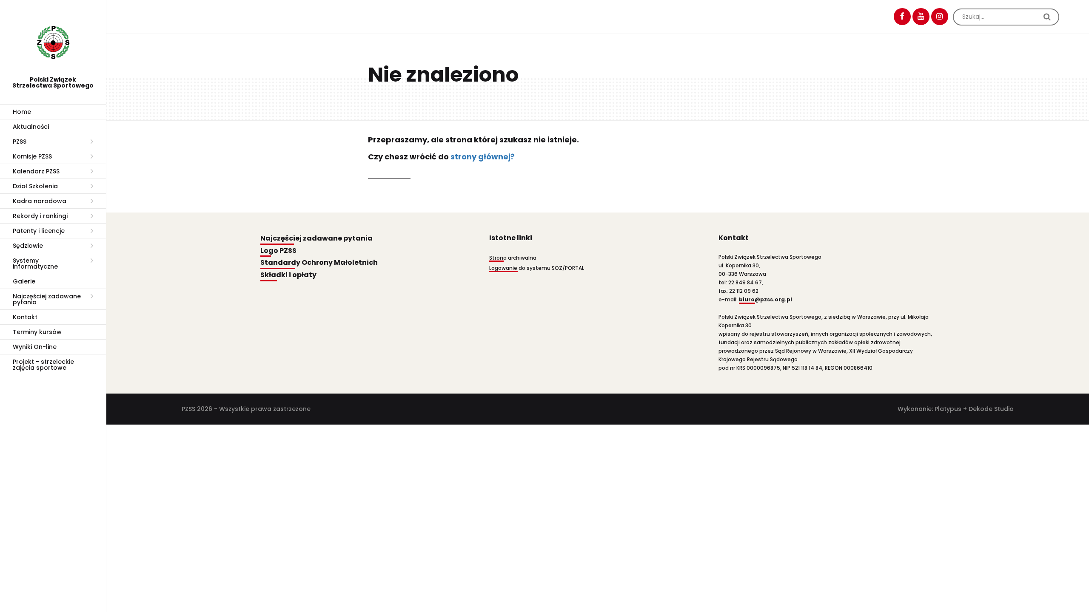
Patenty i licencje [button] (39, 231)
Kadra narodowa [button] (39, 201)
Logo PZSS (278, 250)
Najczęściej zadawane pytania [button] (47, 299)
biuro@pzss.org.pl (765, 299)
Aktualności (31, 126)
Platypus (948, 409)
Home (22, 112)
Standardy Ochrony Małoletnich (319, 262)
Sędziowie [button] (28, 245)
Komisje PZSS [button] (32, 156)
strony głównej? (482, 156)
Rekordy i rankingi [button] (40, 216)
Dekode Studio (991, 409)
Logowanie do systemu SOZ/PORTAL (536, 268)
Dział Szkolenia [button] (35, 186)
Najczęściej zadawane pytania (316, 238)
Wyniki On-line (35, 347)
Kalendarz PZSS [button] (36, 171)
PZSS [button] (19, 141)
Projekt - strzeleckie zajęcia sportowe (43, 364)
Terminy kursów (37, 332)
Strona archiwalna (512, 257)
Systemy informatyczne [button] (35, 263)
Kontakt (25, 317)
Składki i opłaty (288, 275)
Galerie (24, 281)
